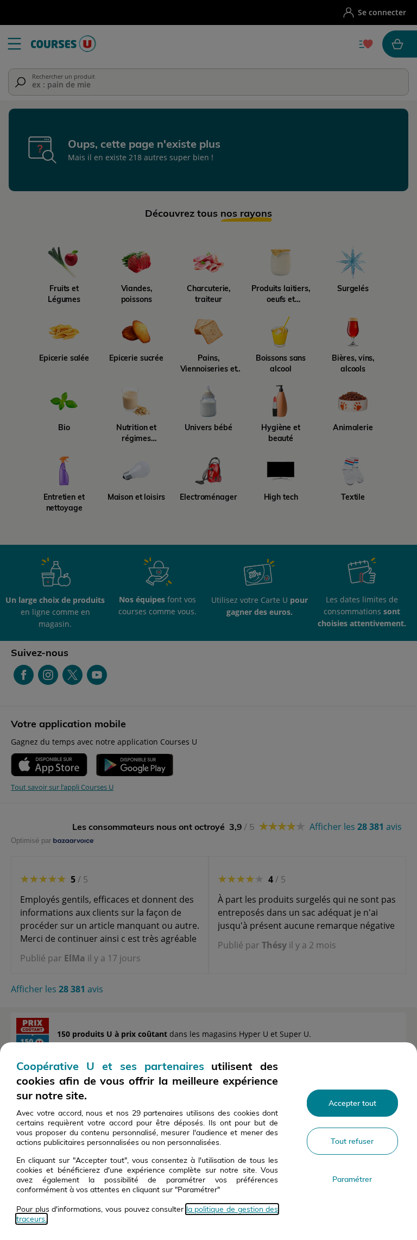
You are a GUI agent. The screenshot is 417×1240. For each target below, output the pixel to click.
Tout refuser (352, 1141)
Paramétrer (352, 1179)
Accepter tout (352, 1103)
